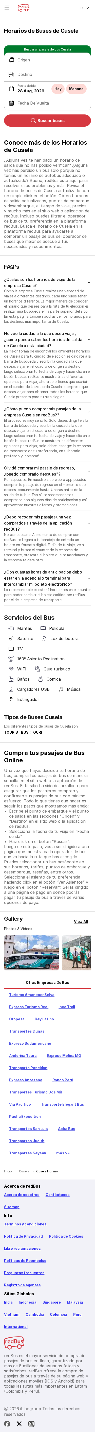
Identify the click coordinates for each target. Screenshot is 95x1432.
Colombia (58, 1314)
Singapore (52, 1302)
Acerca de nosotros (22, 1194)
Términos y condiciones (25, 1224)
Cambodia (35, 1314)
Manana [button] (76, 89)
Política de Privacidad (23, 1236)
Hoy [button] (58, 89)
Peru (77, 1314)
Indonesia (27, 1302)
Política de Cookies (66, 1236)
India (8, 1302)
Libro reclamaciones (22, 1248)
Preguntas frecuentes (24, 1273)
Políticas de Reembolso (25, 1260)
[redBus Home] (23, 8)
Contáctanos (58, 1194)
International (16, 1326)
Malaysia (75, 1302)
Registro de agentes (22, 1285)
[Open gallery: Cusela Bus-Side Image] (31, 952)
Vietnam (12, 1314)
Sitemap (12, 1207)
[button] (47, 60)
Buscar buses (51, 120)
